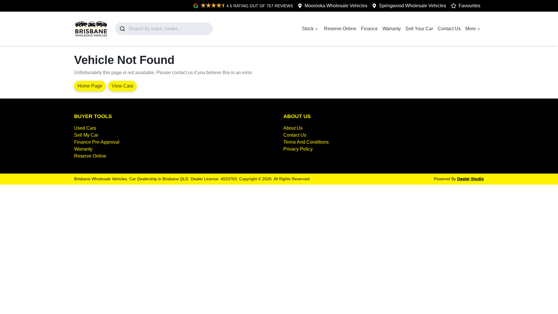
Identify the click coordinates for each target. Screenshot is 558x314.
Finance (369, 28)
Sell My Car (86, 135)
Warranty (391, 28)
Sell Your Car (419, 28)
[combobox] (164, 28)
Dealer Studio (470, 179)
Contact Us (449, 28)
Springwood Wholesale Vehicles (412, 5)
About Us (293, 128)
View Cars (122, 85)
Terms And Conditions (306, 142)
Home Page (90, 85)
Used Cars (85, 128)
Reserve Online (340, 28)
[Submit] (122, 28)
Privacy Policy (298, 149)
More (470, 28)
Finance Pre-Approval (96, 142)
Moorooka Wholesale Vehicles (336, 5)
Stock (308, 28)
